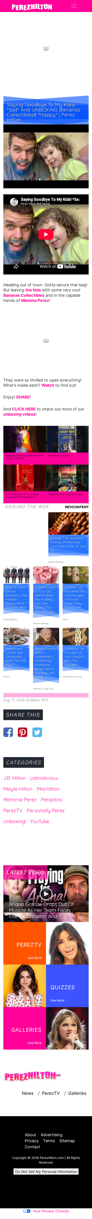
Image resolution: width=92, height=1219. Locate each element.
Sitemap (67, 1140)
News (27, 1093)
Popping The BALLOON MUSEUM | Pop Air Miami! (24, 457)
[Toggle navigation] (74, 6)
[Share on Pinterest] (22, 732)
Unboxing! (14, 821)
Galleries (77, 1093)
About (30, 1134)
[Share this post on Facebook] (8, 732)
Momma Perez (20, 799)
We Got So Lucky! (58, 455)
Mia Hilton (48, 789)
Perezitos (51, 799)
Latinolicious (44, 778)
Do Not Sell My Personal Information (46, 1171)
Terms (49, 1140)
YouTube (39, 821)
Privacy (32, 1140)
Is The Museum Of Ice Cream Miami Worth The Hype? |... (22, 496)
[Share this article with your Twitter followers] (37, 732)
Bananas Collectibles (23, 295)
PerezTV (12, 810)
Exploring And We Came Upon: (66, 494)
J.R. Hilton (14, 778)
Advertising (51, 1134)
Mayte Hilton (17, 789)
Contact (32, 1146)
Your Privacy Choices (51, 1211)
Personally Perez (46, 810)
